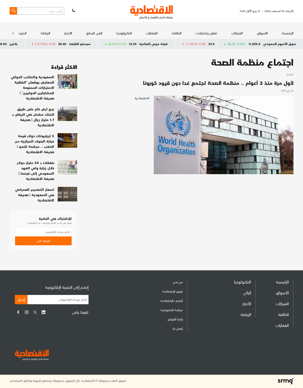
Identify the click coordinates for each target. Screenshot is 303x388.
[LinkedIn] (43, 312)
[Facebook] (18, 312)
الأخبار (68, 33)
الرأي (247, 292)
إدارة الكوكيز (175, 319)
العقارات (151, 33)
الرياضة (45, 33)
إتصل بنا (178, 328)
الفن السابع (94, 33)
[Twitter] (35, 312)
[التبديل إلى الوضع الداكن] (73, 11)
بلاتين (26, 44)
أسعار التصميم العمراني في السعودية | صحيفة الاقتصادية (34, 194)
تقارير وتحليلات (206, 33)
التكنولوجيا (124, 33)
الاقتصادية (141, 98)
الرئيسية (287, 33)
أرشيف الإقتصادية (171, 300)
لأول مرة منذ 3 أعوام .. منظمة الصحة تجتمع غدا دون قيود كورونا (218, 83)
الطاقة (176, 33)
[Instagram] (26, 312)
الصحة (290, 74)
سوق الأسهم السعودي (279, 44)
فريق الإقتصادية (172, 291)
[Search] (13, 11)
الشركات (237, 33)
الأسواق (262, 33)
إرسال (21, 299)
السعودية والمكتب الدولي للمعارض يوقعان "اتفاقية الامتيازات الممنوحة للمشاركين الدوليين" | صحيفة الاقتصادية (32, 87)
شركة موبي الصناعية (166, 44)
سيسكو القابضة (92, 44)
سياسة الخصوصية (172, 310)
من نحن (178, 282)
